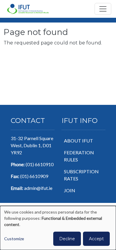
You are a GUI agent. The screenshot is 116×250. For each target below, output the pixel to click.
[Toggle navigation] (103, 9)
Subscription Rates (81, 175)
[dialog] (58, 228)
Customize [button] (14, 238)
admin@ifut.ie (38, 188)
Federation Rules (79, 156)
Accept (96, 238)
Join (69, 190)
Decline (67, 238)
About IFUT (78, 140)
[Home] (28, 9)
